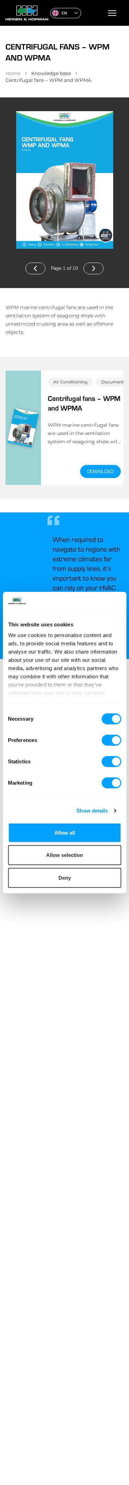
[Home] (25, 12)
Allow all (64, 833)
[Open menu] (112, 13)
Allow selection (64, 855)
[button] (65, 13)
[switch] (111, 740)
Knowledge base (51, 73)
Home (13, 73)
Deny (64, 878)
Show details (92, 811)
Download (100, 471)
